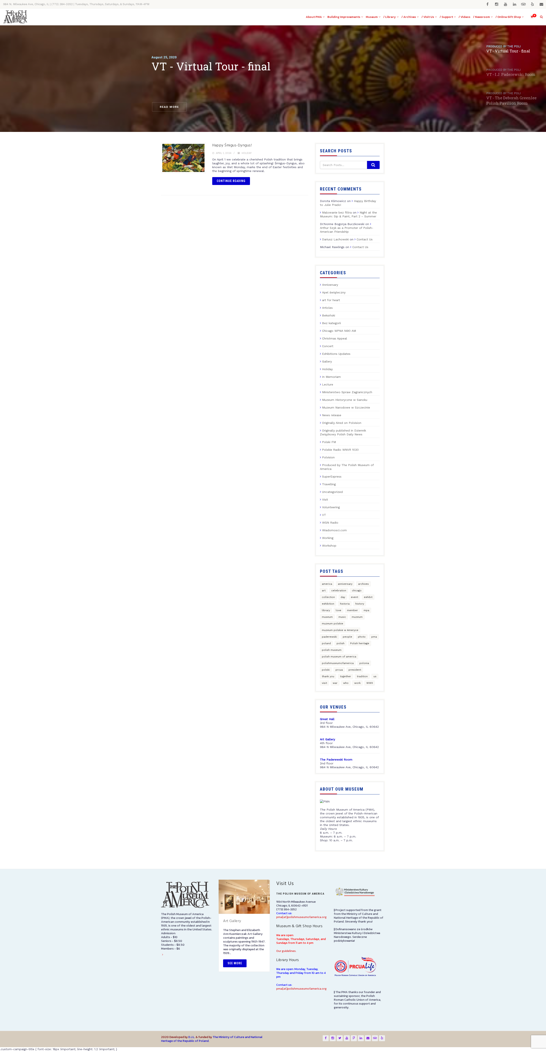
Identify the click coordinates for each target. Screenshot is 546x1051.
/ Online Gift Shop (508, 17)
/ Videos (464, 17)
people (347, 636)
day (343, 597)
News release (331, 415)
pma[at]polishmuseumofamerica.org (301, 917)
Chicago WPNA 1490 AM (339, 330)
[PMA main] (15, 16)
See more (235, 963)
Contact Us (365, 239)
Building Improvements (343, 17)
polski (326, 669)
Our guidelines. (286, 951)
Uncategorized (332, 492)
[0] (530, 17)
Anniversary (330, 284)
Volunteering (331, 507)
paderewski (329, 636)
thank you (328, 676)
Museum (372, 17)
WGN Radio (330, 522)
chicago (357, 590)
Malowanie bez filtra (337, 212)
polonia (364, 663)
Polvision (328, 457)
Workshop (329, 545)
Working (327, 538)
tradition (362, 676)
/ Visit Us (427, 17)
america (327, 583)
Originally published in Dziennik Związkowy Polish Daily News (343, 432)
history (359, 603)
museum (327, 616)
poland (326, 643)
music (342, 616)
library (326, 610)
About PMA (314, 17)
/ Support (446, 17)
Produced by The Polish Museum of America (347, 467)
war (335, 682)
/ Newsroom (481, 17)
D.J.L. (191, 1037)
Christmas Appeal (334, 338)
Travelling (329, 484)
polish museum (331, 649)
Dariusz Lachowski (335, 239)
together (345, 676)
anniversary (345, 583)
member (352, 610)
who (346, 682)
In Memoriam (331, 376)
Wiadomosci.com (334, 530)
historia (345, 603)
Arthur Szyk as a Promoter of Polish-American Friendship (346, 229)
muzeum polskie (332, 623)
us (374, 676)
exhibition (328, 603)
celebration (338, 590)
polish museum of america (339, 656)
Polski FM (329, 442)
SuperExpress (331, 476)
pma (374, 636)
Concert (327, 346)
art (323, 590)
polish (340, 643)
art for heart (331, 300)
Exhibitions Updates (336, 353)
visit (324, 682)
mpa (366, 610)
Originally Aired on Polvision (341, 422)
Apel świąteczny (334, 292)
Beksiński (328, 315)
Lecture (327, 384)
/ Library (389, 17)
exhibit (368, 597)
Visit (325, 499)
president (355, 669)
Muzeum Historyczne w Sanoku (344, 399)
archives (363, 583)
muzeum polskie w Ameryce (340, 630)
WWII (369, 682)
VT (324, 515)
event (354, 597)
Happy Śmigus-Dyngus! (232, 145)
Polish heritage (359, 643)
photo (362, 636)
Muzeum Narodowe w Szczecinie (346, 407)
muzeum (357, 616)
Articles (327, 307)
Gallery (327, 361)
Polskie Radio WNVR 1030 (340, 449)
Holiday (247, 153)
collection (328, 597)
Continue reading (231, 181)
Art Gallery (232, 921)
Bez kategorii (331, 323)
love (338, 610)
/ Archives (408, 17)
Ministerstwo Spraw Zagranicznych (347, 392)
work (357, 682)
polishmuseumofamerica (338, 663)
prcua (339, 669)
